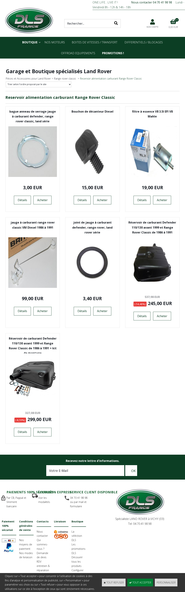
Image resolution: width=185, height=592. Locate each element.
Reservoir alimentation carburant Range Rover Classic (111, 78)
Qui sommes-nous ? (42, 544)
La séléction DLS (77, 536)
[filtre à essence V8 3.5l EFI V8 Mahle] (152, 176)
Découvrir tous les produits (77, 561)
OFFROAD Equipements (78, 53)
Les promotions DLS (78, 549)
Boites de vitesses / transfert (94, 42)
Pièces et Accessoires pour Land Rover (28, 78)
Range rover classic (65, 78)
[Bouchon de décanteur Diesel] (92, 176)
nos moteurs (54, 42)
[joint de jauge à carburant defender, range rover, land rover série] (92, 287)
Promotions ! (113, 53)
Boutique (29, 42)
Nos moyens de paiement (25, 544)
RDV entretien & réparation (43, 566)
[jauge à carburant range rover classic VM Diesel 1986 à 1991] (32, 287)
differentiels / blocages (143, 42)
